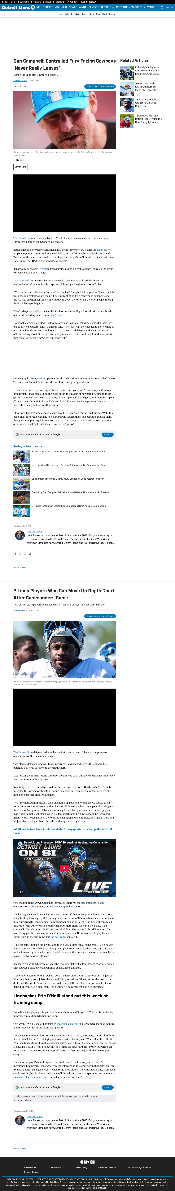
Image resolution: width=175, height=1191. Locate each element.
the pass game (58, 937)
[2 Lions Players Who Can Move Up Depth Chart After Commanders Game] (141, 105)
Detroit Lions (20, 167)
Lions (100, 249)
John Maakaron (20, 81)
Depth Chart (101, 14)
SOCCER (47, 7)
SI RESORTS (48, 2)
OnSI (67, 14)
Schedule (75, 14)
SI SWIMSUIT (23, 2)
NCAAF (73, 7)
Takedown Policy (79, 1168)
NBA (57, 7)
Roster (84, 14)
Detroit (43, 269)
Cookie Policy (55, 1168)
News (24, 568)
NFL (38, 7)
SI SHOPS (60, 2)
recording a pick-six (68, 1024)
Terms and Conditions (107, 1168)
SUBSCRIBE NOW (88, 2)
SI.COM (5, 2)
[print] (30, 554)
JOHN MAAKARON (35, 532)
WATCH (151, 7)
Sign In (169, 8)
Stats (92, 14)
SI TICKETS (36, 2)
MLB (64, 7)
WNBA (82, 7)
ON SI (13, 2)
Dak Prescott (56, 315)
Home (60, 14)
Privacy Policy (30, 1168)
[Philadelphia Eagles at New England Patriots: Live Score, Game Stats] (141, 73)
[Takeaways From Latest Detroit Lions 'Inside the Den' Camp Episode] (141, 121)
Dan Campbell (21, 280)
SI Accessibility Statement (139, 1168)
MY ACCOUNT (72, 2)
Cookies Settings (31, 1172)
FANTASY (94, 7)
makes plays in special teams (33, 1077)
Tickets (112, 14)
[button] (107, 7)
